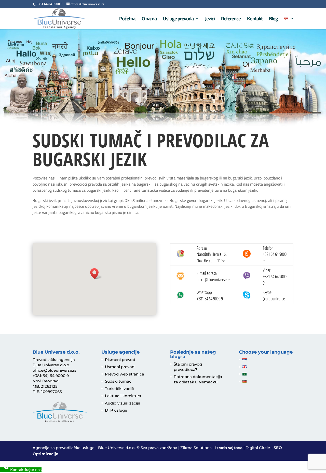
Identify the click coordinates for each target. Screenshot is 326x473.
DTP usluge (116, 410)
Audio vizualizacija (122, 403)
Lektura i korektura (123, 395)
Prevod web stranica (124, 374)
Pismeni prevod (120, 359)
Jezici (210, 20)
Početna (127, 20)
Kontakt (255, 20)
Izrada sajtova (228, 447)
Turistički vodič (119, 388)
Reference (231, 20)
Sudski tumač (118, 381)
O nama (149, 20)
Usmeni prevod (119, 366)
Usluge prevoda (178, 20)
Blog (273, 20)
